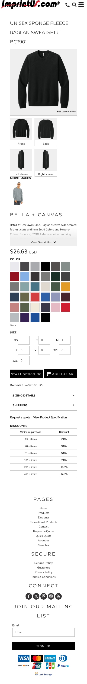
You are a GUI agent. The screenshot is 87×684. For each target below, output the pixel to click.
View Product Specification (50, 417)
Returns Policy (43, 563)
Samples (43, 545)
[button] (74, 4)
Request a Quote (43, 531)
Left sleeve (21, 174)
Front (21, 144)
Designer (43, 517)
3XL (15, 361)
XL (36, 350)
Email (15, 625)
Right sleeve (45, 174)
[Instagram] (51, 596)
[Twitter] (36, 596)
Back (46, 144)
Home (43, 508)
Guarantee (43, 567)
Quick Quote (43, 536)
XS (16, 340)
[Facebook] (29, 596)
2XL (55, 350)
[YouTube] (58, 596)
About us (43, 540)
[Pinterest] (43, 596)
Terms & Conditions (43, 577)
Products (43, 513)
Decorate (15, 385)
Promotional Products (43, 522)
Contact (43, 526)
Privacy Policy (43, 572)
